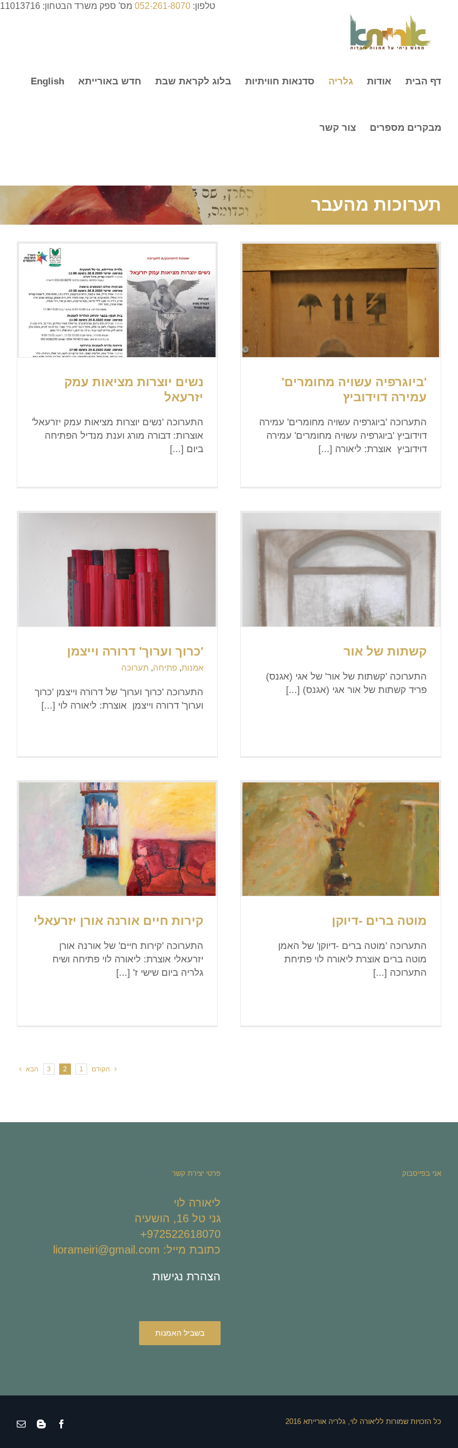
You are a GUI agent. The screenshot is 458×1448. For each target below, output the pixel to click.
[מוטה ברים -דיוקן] (340, 878)
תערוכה (135, 667)
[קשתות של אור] (340, 626)
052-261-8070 (162, 6)
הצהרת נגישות (186, 1276)
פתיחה (165, 667)
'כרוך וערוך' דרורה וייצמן (135, 651)
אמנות (192, 667)
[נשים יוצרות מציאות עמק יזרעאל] (117, 313)
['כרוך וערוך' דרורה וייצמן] (117, 587)
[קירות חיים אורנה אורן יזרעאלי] (117, 881)
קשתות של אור (385, 651)
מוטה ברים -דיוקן (379, 921)
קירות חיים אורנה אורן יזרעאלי (118, 921)
